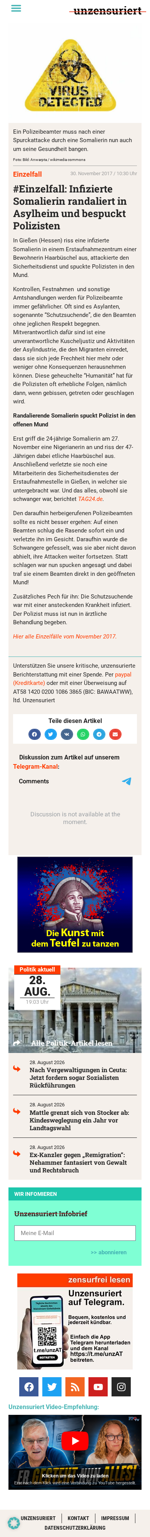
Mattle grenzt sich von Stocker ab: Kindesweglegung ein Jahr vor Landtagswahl (79, 1120)
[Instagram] (121, 1386)
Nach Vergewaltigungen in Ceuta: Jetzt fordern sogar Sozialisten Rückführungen (78, 1077)
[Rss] (75, 1386)
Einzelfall (27, 174)
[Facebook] (28, 1386)
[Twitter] (52, 1386)
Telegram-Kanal (35, 766)
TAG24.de (90, 499)
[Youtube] (98, 1386)
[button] (16, 8)
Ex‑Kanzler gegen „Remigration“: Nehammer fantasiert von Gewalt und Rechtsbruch (78, 1162)
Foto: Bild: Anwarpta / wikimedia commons (49, 160)
